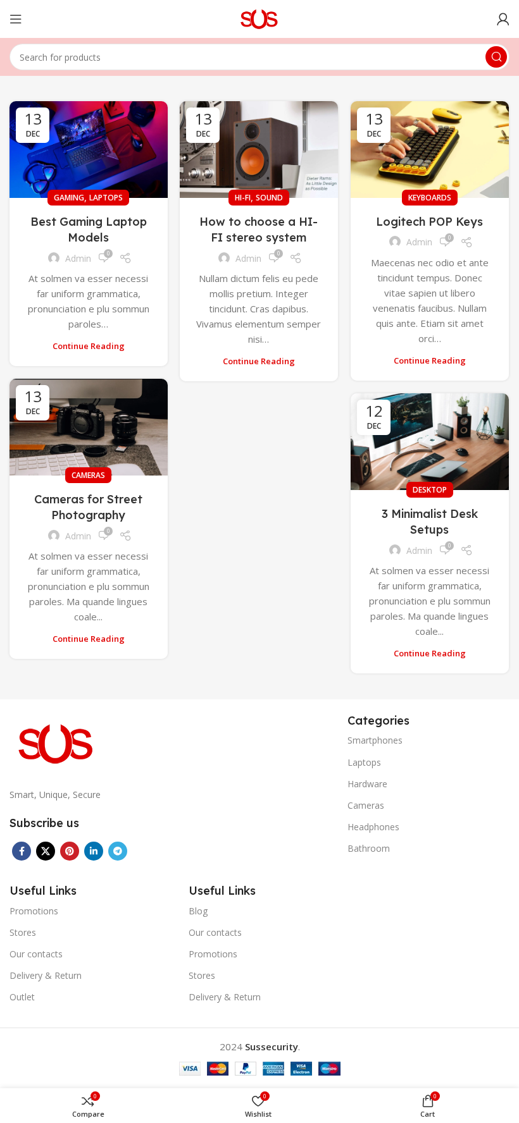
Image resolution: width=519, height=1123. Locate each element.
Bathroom (368, 848)
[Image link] (56, 742)
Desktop (430, 489)
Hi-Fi (243, 197)
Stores (22, 932)
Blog (198, 911)
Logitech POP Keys (429, 221)
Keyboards (429, 197)
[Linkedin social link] (93, 851)
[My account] (503, 19)
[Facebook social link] (21, 851)
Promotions (33, 911)
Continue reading (89, 346)
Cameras (88, 475)
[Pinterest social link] (69, 851)
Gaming (69, 197)
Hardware (367, 784)
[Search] (496, 57)
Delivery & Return (45, 975)
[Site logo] (260, 17)
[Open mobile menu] (15, 19)
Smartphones (375, 740)
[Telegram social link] (117, 851)
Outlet (22, 997)
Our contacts (36, 954)
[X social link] (45, 851)
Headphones (373, 827)
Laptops (106, 197)
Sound (269, 197)
